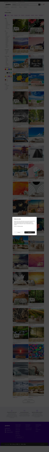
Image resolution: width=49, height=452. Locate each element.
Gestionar (19, 232)
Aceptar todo (29, 232)
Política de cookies (20, 226)
